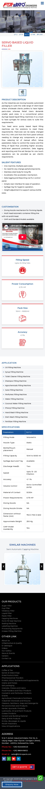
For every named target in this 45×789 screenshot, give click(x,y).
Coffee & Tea (7, 670)
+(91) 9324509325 (20, 747)
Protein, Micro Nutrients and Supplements (20, 680)
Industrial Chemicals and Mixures (16, 701)
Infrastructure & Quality (12, 643)
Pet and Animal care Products (14, 706)
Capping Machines (10, 618)
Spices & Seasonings (11, 673)
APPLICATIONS (11, 666)
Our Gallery (6, 651)
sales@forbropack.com (21, 754)
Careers (5, 656)
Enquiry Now (12, 784)
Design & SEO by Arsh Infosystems (27, 781)
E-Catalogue (7, 646)
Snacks (5, 696)
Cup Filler (6, 608)
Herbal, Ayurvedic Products (13, 708)
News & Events (8, 653)
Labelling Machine (10, 626)
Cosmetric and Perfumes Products (17, 693)
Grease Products (9, 713)
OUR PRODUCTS (11, 601)
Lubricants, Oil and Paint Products (17, 711)
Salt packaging (8, 685)
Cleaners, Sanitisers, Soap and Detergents (20, 703)
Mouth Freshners (9, 724)
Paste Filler (7, 616)
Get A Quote (20, 767)
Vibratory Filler (8, 611)
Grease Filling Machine (12, 631)
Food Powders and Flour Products (16, 691)
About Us (6, 641)
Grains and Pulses (9, 683)
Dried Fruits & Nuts (10, 675)
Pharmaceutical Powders (12, 678)
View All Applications (11, 726)
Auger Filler (7, 606)
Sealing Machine (9, 623)
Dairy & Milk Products (11, 719)
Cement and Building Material (14, 716)
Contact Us (6, 658)
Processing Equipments (12, 629)
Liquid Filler (7, 613)
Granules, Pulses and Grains (14, 688)
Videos (5, 648)
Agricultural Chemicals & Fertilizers (17, 698)
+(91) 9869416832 (20, 751)
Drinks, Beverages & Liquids (14, 721)
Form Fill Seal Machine (11, 621)
